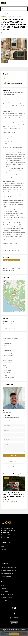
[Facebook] (4, 421)
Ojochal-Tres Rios (5, 591)
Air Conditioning (8, 358)
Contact (3, 558)
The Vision (3, 549)
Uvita (2, 585)
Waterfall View (7, 372)
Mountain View (7, 343)
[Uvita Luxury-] (3, 3)
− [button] (4, 283)
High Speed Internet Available (11, 338)
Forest (5, 340)
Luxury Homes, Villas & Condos (14, 83)
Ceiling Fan (6, 345)
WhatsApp (14, 462)
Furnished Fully (7, 362)
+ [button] (4, 281)
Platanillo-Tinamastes (15, 268)
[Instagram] (7, 421)
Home (2, 546)
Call (14, 466)
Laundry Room (7, 350)
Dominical (3, 588)
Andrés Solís (6, 411)
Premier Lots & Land (6, 576)
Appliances (6, 367)
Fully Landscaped (8, 360)
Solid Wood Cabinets (9, 377)
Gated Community (8, 355)
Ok (10, 634)
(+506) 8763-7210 (9, 415)
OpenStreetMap (18, 311)
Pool (5, 365)
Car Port (6, 375)
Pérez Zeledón (4, 600)
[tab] (2, 61)
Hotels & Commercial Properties (8, 570)
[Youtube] (10, 421)
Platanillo (4, 33)
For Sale (13, 328)
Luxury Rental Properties (7, 573)
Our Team (3, 552)
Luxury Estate (7, 370)
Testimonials (4, 555)
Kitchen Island (7, 348)
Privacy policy (16, 634)
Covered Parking (8, 353)
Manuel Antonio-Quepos (7, 594)
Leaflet (13, 311)
